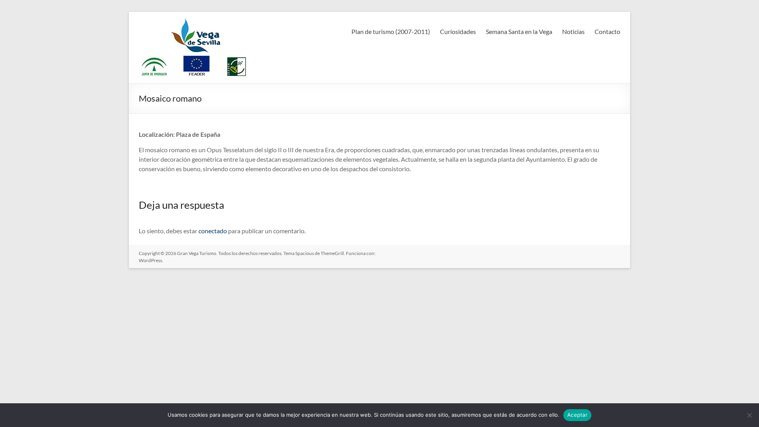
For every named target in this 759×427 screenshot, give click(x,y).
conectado (212, 230)
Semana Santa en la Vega (519, 31)
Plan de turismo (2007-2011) (390, 31)
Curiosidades (458, 31)
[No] (749, 415)
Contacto (607, 31)
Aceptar (577, 415)
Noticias (573, 31)
